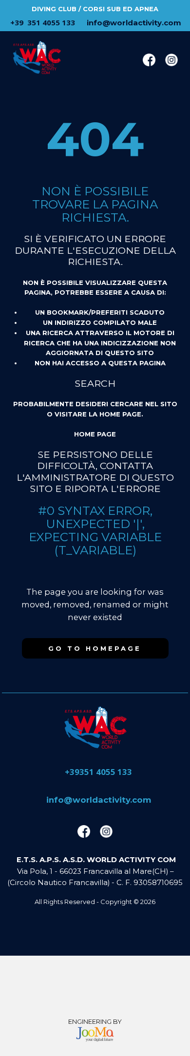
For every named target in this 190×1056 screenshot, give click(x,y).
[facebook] (149, 60)
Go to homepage (94, 648)
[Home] (95, 727)
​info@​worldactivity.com (133, 22)
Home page (95, 434)
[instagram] (171, 60)
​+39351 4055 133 (97, 772)
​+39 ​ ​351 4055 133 (41, 22)
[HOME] (36, 57)
